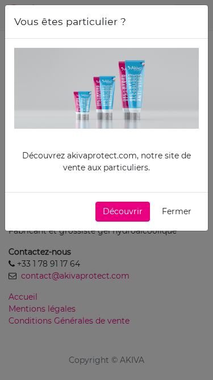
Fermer (176, 211)
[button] (122, 212)
